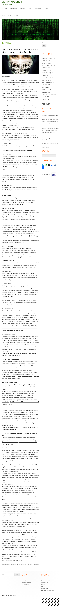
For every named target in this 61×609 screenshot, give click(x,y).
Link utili (43, 584)
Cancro (47, 8)
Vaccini (25, 564)
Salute (3, 15)
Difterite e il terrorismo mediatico (50, 115)
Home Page (4, 8)
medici (30, 564)
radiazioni (15, 566)
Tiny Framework (8, 595)
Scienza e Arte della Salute (47, 590)
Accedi (23, 579)
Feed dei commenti (26, 582)
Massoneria (37, 12)
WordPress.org (25, 584)
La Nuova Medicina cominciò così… (50, 143)
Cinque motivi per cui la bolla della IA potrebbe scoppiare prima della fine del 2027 (50, 137)
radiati (11, 566)
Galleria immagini (45, 580)
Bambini (29, 8)
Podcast (17, 15)
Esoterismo (21, 12)
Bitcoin (44, 68)
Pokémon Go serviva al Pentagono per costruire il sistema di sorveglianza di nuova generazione (50, 130)
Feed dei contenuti (26, 580)
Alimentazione (13, 8)
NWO (44, 12)
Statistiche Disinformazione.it (48, 592)
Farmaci (29, 12)
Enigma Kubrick (45, 147)
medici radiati (36, 564)
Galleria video (44, 582)
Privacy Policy (44, 588)
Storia (9, 15)
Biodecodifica (38, 8)
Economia (12, 12)
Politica (50, 12)
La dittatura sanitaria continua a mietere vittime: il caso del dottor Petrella (20, 50)
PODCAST (46, 104)
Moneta (44, 85)
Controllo (4, 12)
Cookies (43, 579)
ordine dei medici (6, 566)
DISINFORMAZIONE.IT (12, 1)
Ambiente (22, 8)
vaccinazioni (21, 566)
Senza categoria (48, 94)
